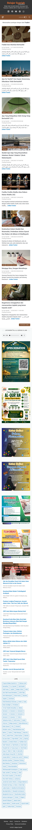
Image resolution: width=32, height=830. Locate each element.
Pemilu (16, 797)
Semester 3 (13, 714)
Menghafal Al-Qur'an (8, 794)
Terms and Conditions (20, 824)
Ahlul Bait (20, 754)
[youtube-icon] (16, 11)
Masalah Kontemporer (18, 791)
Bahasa (26, 757)
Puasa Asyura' (15, 748)
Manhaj (26, 738)
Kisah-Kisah (24, 745)
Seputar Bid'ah (6, 803)
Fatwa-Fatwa (17, 695)
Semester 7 (13, 717)
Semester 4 (21, 714)
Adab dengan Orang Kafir (9, 754)
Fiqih (25, 701)
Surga (4, 751)
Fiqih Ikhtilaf (15, 738)
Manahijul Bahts (7, 791)
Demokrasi (14, 763)
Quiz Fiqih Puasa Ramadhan (10, 692)
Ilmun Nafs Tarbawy (8, 778)
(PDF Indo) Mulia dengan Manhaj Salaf (14, 611)
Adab (26, 689)
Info (12, 726)
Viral (4, 735)
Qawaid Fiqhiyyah (7, 800)
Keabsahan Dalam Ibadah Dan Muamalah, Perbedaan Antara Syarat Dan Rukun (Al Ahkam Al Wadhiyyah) (15, 231)
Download (11, 698)
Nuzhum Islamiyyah (8, 797)
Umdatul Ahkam (13, 741)
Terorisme (18, 806)
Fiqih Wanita (15, 745)
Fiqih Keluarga (17, 732)
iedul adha (20, 751)
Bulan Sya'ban (18, 735)
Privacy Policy (9, 824)
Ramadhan (5, 686)
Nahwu (4, 732)
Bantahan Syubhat (7, 760)
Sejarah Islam (17, 800)
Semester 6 (13, 711)
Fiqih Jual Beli (6, 772)
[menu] (4, 17)
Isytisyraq (17, 778)
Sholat (20, 701)
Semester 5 (5, 717)
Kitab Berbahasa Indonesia (9, 701)
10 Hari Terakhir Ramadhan (10, 708)
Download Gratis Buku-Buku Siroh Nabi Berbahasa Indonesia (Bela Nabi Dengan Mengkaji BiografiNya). (15, 621)
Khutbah (18, 726)
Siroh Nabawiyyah (7, 695)
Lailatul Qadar (6, 788)
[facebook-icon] (12, 11)
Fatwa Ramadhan (12, 766)
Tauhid (10, 732)
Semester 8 (21, 711)
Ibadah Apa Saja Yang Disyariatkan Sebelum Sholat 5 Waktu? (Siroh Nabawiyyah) (14, 155)
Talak (14, 751)
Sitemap (6, 821)
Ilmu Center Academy (8, 775)
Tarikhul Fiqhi (10, 806)
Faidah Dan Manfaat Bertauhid (13, 45)
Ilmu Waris (18, 775)
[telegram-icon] (20, 11)
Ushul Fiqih (22, 692)
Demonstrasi (22, 763)
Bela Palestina (6, 763)
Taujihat (5, 698)
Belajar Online (19, 689)
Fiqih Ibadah (21, 686)
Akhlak (20, 708)
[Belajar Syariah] (16, 3)
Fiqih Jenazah (23, 769)
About (11, 821)
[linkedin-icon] (8, 11)
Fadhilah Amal (23, 741)
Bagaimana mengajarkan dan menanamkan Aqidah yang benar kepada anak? (14, 305)
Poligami (22, 797)
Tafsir (19, 717)
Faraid (4, 766)
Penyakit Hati (6, 748)
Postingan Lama (24, 324)
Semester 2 (5, 711)
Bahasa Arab (22, 683)
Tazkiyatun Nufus (7, 720)
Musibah (5, 741)
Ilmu (21, 738)
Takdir (9, 751)
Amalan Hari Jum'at (17, 757)
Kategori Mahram (22, 782)
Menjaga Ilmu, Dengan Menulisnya (14, 268)
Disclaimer (24, 821)
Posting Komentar (6, 49)
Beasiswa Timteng (19, 760)
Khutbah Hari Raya (7, 785)
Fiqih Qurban (17, 720)
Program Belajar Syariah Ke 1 (10, 683)
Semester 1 (5, 714)
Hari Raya (14, 772)
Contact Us (17, 821)
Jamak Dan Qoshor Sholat (9, 782)
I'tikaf (20, 772)
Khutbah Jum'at (7, 729)
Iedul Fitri (25, 732)
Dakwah (26, 735)
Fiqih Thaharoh (6, 745)
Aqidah (12, 689)
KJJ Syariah (13, 686)
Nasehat (25, 695)
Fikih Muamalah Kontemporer (10, 769)
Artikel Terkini (6, 55)
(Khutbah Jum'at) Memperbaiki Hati (13, 669)
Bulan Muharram (23, 723)
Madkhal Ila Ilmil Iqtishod (18, 788)
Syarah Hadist (25, 803)
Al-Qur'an (5, 723)
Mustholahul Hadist (20, 794)
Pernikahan (16, 704)
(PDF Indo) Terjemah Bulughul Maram (14, 651)
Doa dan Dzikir (6, 738)
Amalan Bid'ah (6, 757)
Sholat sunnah (15, 803)
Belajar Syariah (13, 723)
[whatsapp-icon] (23, 11)
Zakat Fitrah (10, 735)
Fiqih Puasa (6, 689)
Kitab (15, 785)
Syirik (4, 806)
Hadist (23, 720)
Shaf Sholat (24, 748)
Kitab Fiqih (21, 785)
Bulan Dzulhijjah (7, 704)
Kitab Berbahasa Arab (18, 729)
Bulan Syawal (6, 726)
